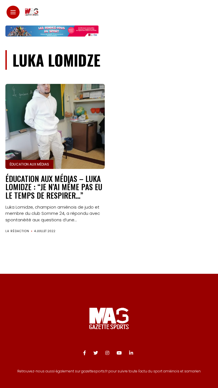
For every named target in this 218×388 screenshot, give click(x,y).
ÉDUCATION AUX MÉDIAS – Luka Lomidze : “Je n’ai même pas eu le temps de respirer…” (53, 187)
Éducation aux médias (29, 164)
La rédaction (17, 231)
